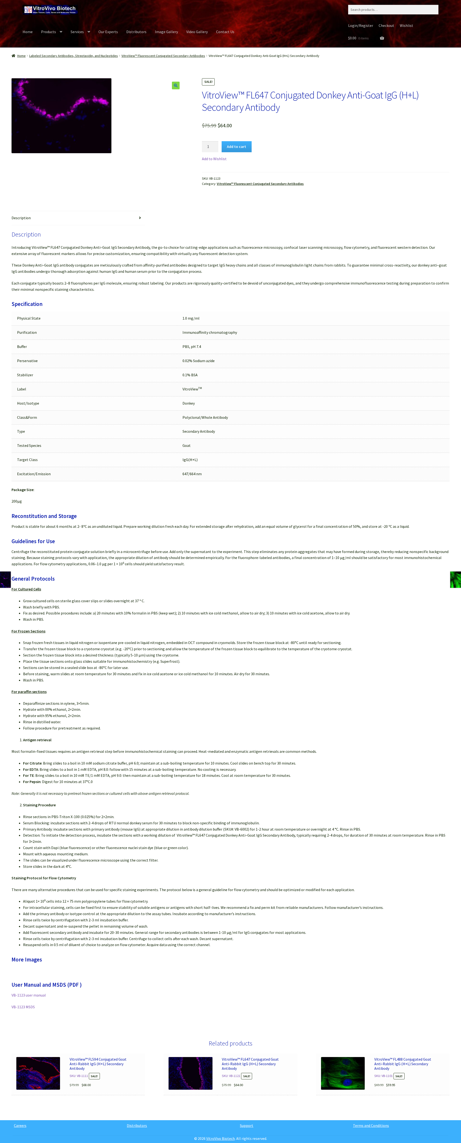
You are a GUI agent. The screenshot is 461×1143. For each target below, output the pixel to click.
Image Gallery (166, 31)
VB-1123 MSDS (23, 1006)
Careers (20, 1125)
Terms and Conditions (371, 1125)
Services (77, 31)
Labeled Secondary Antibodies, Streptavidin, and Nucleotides (73, 56)
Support (246, 1125)
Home (28, 31)
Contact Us (225, 31)
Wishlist (406, 25)
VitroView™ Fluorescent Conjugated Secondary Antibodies (163, 56)
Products (48, 31)
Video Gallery (197, 31)
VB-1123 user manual (29, 995)
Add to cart (236, 146)
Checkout (386, 25)
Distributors (136, 31)
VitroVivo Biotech (220, 1138)
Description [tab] (21, 217)
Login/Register (360, 25)
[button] (176, 85)
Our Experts (108, 31)
